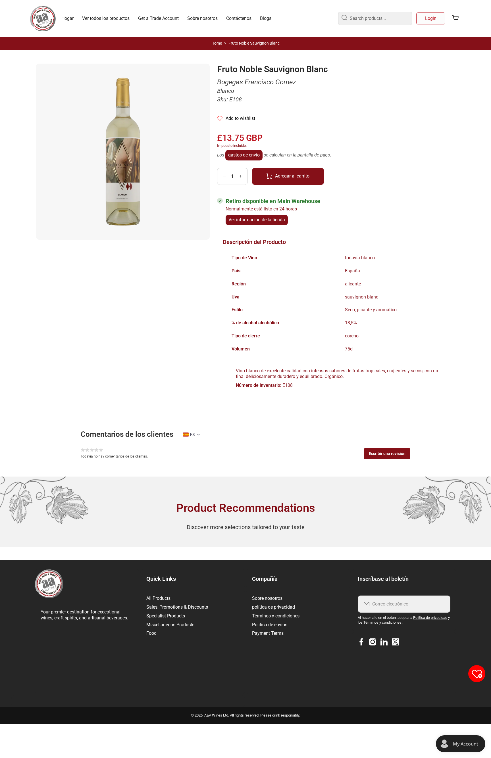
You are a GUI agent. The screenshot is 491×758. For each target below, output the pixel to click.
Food (151, 633)
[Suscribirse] (442, 604)
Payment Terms (268, 633)
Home (216, 43)
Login (430, 18)
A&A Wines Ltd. (216, 715)
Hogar (67, 18)
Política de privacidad (430, 617)
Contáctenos (238, 18)
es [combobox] (192, 434)
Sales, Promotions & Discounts (177, 607)
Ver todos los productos (106, 18)
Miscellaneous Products (170, 624)
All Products (158, 598)
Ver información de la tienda (256, 219)
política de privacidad (273, 607)
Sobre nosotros (202, 18)
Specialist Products (165, 616)
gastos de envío (244, 155)
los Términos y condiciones (379, 622)
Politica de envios (269, 624)
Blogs (265, 18)
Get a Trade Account (158, 18)
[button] (387, 453)
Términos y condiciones (275, 616)
